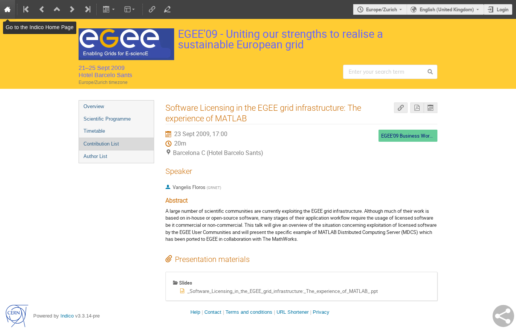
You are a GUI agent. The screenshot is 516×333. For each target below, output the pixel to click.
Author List (95, 156)
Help (195, 312)
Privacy (321, 312)
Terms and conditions (249, 312)
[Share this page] (503, 316)
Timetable (94, 131)
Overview (93, 106)
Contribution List (101, 144)
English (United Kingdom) (447, 9)
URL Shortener (293, 312)
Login (502, 9)
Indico (67, 316)
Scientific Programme (107, 119)
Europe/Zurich (381, 9)
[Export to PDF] (417, 107)
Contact (212, 312)
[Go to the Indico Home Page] (7, 9)
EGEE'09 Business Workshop (412, 135)
